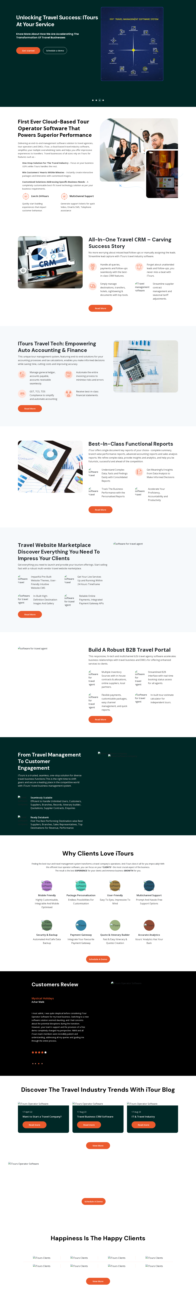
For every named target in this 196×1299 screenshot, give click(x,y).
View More (98, 1145)
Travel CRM (131, 239)
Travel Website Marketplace (54, 545)
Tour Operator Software (53, 125)
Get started (29, 62)
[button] (93, 100)
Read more (34, 1124)
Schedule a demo (56, 62)
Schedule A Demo (98, 959)
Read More (100, 308)
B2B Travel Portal (148, 649)
